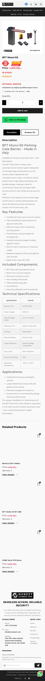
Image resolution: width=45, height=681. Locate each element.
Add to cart (22, 111)
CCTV (20, 14)
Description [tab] (12, 132)
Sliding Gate (27, 10)
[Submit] (38, 665)
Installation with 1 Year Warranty (15, 91)
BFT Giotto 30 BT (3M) (11, 512)
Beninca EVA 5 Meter (11, 463)
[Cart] (31, 4)
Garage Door (38, 10)
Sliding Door (6, 10)
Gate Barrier (17, 10)
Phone (7, 623)
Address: (8, 636)
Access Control (28, 14)
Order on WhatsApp (17, 120)
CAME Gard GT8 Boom (12, 560)
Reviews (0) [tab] (30, 132)
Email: (7, 630)
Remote (13, 14)
